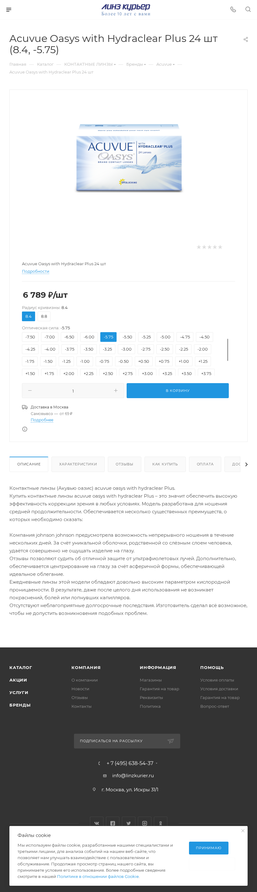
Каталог (20, 667)
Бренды (20, 704)
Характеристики (78, 464)
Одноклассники (160, 823)
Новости (80, 688)
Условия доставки (219, 688)
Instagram (144, 823)
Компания (86, 667)
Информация (158, 667)
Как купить (165, 464)
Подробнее (42, 420)
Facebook (112, 823)
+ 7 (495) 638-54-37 (130, 763)
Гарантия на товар (159, 688)
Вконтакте (96, 823)
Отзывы (125, 464)
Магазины (151, 679)
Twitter (128, 823)
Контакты (81, 706)
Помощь (212, 667)
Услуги (19, 692)
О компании (84, 679)
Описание (28, 464)
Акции (18, 679)
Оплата (205, 464)
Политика (150, 706)
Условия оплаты (217, 679)
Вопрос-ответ (214, 706)
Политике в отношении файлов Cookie (98, 876)
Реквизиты (151, 697)
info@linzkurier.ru (133, 775)
